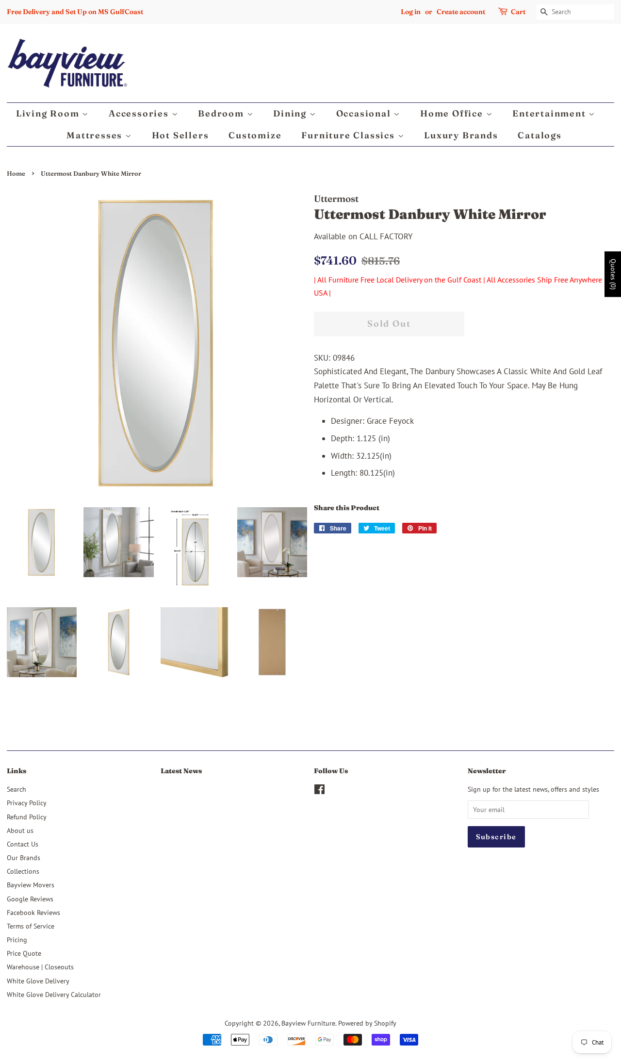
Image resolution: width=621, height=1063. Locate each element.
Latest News (181, 770)
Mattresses (95, 135)
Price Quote (24, 953)
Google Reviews (30, 898)
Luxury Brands (461, 135)
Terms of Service (30, 925)
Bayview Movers (30, 884)
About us (20, 830)
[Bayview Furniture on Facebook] (319, 791)
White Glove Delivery (38, 980)
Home (16, 173)
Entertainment (550, 113)
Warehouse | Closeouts (40, 966)
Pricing (17, 939)
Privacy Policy (27, 802)
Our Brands (23, 857)
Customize (255, 135)
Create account (461, 11)
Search (16, 789)
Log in (411, 11)
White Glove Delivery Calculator (54, 994)
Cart (518, 11)
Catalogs (539, 135)
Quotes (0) (613, 273)
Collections (23, 871)
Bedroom (222, 113)
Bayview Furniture (308, 1023)
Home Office (453, 113)
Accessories (140, 113)
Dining (291, 113)
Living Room (49, 113)
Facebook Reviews (33, 912)
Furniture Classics (349, 135)
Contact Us (22, 843)
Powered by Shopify (367, 1023)
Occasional (365, 113)
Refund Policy (27, 816)
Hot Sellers (180, 135)
